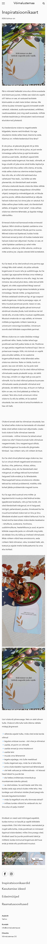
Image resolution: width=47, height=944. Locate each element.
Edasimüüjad (10, 896)
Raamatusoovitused (15, 904)
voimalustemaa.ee (13, 928)
